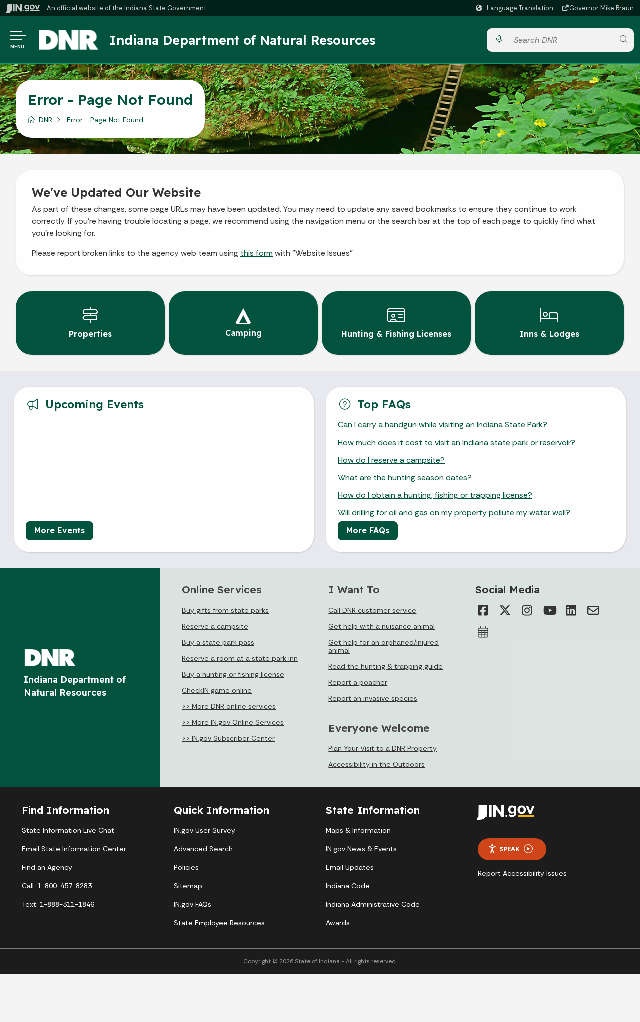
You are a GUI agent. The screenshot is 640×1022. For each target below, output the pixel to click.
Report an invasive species (373, 698)
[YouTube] (550, 610)
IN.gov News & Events (361, 848)
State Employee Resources (219, 922)
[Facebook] (484, 610)
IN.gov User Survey (205, 830)
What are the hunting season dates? (405, 477)
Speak (510, 848)
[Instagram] (528, 610)
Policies (186, 867)
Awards (338, 922)
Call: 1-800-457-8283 (57, 885)
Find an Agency (47, 867)
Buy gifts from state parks (225, 610)
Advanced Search (203, 848)
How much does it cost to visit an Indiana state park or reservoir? (457, 442)
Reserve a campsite (215, 626)
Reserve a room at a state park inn (240, 658)
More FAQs (368, 530)
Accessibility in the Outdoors (376, 764)
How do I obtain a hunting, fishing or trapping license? (435, 495)
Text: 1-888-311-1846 (58, 904)
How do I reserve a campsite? (391, 460)
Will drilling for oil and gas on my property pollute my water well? (454, 512)
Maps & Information (358, 830)
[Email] (594, 610)
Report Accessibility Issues (522, 873)
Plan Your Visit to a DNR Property (382, 748)
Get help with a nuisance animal (381, 626)
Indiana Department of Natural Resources (243, 40)
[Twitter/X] (506, 610)
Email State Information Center (74, 848)
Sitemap (188, 885)
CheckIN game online (217, 690)
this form (256, 253)
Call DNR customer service (372, 610)
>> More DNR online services (229, 706)
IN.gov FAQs (193, 904)
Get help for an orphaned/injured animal (383, 646)
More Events (59, 530)
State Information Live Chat (68, 830)
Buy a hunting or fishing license (233, 674)
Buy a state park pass (218, 642)
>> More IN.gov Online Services (233, 722)
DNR (45, 119)
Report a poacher (358, 682)
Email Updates (350, 867)
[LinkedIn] (572, 610)
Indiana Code (348, 885)
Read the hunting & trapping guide (385, 666)
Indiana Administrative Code (373, 904)
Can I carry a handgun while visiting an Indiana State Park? (443, 424)
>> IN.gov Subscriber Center (228, 738)
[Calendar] (484, 632)
